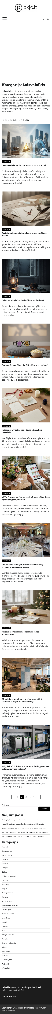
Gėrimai (4, 872)
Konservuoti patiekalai (10, 905)
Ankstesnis (13, 797)
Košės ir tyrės (6, 909)
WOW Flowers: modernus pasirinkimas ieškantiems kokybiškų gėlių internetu (26, 498)
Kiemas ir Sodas (7, 901)
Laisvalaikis (6, 161)
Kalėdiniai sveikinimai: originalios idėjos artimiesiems (20, 633)
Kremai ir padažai (8, 914)
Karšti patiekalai (7, 893)
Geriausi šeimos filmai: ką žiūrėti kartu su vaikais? (25, 365)
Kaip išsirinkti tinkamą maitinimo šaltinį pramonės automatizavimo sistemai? (25, 767)
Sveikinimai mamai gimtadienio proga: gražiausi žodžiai (24, 234)
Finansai (5, 863)
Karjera (4, 889)
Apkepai (5, 847)
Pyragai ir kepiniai (8, 934)
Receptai (5, 939)
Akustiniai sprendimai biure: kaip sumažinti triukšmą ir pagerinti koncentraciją (22, 700)
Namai (4, 922)
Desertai (5, 859)
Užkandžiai (6, 968)
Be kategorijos (7, 851)
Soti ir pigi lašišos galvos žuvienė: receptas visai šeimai (21, 820)
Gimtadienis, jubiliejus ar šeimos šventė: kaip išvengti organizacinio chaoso (22, 565)
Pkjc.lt (20, 1007)
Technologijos (7, 960)
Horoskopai (6, 884)
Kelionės (5, 897)
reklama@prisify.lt (16, 990)
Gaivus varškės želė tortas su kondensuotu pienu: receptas (23, 836)
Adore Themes (8, 1010)
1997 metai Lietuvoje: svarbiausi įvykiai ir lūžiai (24, 165)
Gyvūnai (5, 880)
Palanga (4, 926)
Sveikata (5, 955)
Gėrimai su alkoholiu (9, 876)
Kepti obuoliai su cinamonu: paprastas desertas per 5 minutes (24, 828)
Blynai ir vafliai (7, 855)
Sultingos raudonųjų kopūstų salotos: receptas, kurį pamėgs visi (25, 832)
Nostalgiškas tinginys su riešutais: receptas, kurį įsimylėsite (23, 824)
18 (34, 797)
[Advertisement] (26, 49)
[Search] (48, 19)
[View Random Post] (43, 19)
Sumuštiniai (6, 951)
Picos (4, 930)
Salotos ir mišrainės (9, 943)
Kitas (39, 797)
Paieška (5, 805)
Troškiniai (5, 964)
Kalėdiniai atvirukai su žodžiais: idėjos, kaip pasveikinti (22, 431)
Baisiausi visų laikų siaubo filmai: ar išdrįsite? (23, 300)
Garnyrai (5, 868)
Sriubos (4, 947)
